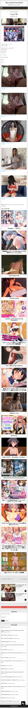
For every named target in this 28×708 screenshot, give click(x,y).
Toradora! (3, 206)
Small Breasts (21, 204)
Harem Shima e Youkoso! (6, 635)
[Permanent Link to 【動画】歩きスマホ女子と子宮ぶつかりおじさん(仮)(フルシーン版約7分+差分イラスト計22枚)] (14, 377)
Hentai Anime (16, 303)
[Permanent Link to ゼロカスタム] (14, 424)
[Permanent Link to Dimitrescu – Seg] (14, 402)
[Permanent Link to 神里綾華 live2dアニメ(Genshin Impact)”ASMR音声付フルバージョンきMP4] (14, 240)
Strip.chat (3, 24)
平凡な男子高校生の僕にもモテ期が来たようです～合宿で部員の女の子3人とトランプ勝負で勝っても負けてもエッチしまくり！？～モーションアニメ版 (14, 548)
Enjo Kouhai (3, 668)
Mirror (2, 62)
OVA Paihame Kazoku (5, 691)
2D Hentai (12, 418)
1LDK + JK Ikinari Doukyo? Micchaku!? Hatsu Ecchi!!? (12, 644)
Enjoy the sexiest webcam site (5, 23)
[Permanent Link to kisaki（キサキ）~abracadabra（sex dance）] (14, 447)
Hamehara (3, 665)
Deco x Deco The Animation (7, 638)
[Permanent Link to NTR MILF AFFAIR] (14, 287)
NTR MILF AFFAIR (14, 298)
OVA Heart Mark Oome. (6, 694)
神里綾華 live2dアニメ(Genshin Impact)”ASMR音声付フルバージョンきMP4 (14, 251)
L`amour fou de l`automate (6, 701)
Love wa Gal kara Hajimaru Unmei (8, 676)
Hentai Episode (16, 213)
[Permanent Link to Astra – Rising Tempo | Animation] (14, 355)
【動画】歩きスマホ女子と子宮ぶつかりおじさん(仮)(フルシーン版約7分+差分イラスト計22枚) (14, 389)
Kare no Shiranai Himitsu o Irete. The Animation (11, 660)
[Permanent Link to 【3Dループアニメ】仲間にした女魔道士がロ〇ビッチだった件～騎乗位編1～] (14, 331)
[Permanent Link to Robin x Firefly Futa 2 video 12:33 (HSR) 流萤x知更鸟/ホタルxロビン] (14, 513)
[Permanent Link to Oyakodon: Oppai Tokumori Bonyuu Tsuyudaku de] (14, 309)
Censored (16, 11)
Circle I (11, 204)
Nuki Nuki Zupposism (5, 641)
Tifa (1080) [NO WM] (14, 275)
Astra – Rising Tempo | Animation (14, 365)
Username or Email (5, 613)
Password (3, 617)
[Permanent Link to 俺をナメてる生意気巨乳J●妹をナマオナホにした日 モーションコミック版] (14, 489)
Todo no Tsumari (4, 657)
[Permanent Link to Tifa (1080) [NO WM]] (14, 264)
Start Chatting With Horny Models (18, 23)
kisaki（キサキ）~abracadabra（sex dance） (14, 457)
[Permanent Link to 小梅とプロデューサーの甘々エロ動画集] (14, 561)
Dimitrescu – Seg (14, 413)
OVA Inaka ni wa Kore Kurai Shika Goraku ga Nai (11, 652)
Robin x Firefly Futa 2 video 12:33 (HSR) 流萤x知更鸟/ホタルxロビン (14, 523)
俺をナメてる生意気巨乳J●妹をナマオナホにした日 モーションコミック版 (14, 500)
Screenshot (3, 54)
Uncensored (16, 233)
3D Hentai (12, 11)
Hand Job (16, 204)
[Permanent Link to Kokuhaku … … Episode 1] (14, 218)
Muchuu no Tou (4, 697)
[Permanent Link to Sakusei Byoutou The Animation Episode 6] (14, 467)
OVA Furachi (3, 683)
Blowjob (8, 204)
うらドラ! (14, 14)
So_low (2, 627)
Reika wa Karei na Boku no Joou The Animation (11, 686)
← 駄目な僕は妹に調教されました (7, 579)
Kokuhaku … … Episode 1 (14, 228)
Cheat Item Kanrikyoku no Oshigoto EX (9, 680)
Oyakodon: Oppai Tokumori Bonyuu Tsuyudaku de (14, 319)
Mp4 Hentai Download (14, 2)
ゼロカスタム (14, 435)
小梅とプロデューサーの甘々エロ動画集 (14, 572)
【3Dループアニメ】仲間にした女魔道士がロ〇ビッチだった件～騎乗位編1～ (14, 343)
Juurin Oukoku (4, 649)
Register (7, 620)
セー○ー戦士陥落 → (24, 579)
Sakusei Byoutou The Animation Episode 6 (14, 477)
